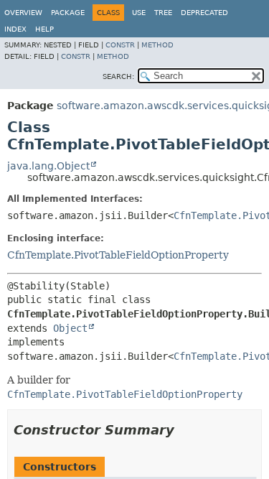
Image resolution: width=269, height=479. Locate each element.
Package (68, 13)
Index (15, 29)
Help (44, 29)
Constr (120, 45)
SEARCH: (118, 76)
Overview (23, 13)
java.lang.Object (48, 166)
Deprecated (204, 13)
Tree (163, 13)
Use (139, 13)
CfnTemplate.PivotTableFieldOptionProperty (118, 255)
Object (70, 328)
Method (157, 45)
